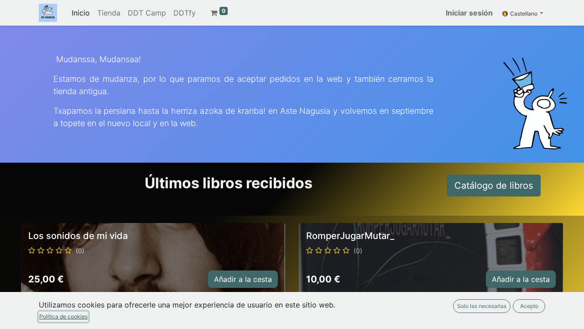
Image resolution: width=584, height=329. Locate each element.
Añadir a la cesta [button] (243, 279)
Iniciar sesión (469, 12)
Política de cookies (63, 316)
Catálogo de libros (493, 185)
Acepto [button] (529, 305)
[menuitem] (81, 13)
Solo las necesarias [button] (481, 305)
